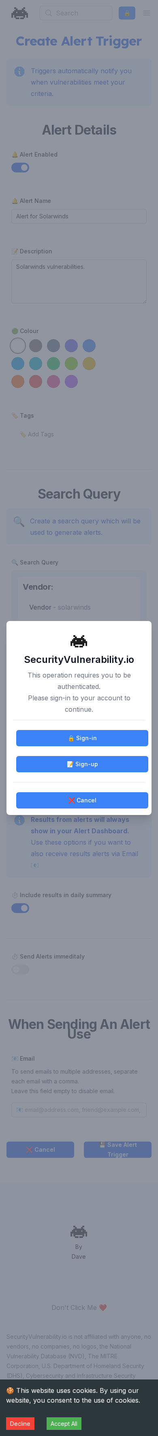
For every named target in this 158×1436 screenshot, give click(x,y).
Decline (20, 1423)
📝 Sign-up (82, 763)
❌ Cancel (82, 800)
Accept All (64, 1423)
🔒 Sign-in (82, 737)
